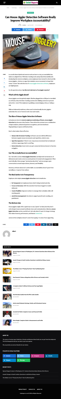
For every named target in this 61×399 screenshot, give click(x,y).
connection (38, 213)
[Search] (57, 2)
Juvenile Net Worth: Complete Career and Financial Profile (27, 312)
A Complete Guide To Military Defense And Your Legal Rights (28, 286)
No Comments (39, 25)
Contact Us (32, 389)
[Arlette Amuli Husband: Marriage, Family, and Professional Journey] (7, 305)
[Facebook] (4, 78)
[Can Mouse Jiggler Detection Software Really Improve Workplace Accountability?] (30, 52)
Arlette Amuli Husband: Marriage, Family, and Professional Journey (29, 303)
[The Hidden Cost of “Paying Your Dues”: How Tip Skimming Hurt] (7, 271)
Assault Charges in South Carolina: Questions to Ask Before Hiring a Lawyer (31, 260)
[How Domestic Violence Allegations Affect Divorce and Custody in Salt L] (7, 279)
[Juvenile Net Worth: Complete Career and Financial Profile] (7, 314)
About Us (39, 389)
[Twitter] (4, 82)
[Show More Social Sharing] (47, 29)
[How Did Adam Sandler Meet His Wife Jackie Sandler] (7, 297)
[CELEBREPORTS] (30, 2)
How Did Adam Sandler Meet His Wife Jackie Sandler (26, 294)
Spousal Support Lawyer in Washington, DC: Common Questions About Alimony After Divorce (34, 252)
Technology (30, 12)
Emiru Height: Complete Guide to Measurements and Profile (28, 320)
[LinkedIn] (4, 86)
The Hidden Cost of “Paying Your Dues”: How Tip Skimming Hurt (28, 268)
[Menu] (4, 2)
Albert (24, 25)
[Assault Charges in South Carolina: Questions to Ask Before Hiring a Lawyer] (7, 262)
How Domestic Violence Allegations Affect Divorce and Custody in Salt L (31, 277)
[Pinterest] (4, 90)
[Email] (4, 95)
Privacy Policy (23, 389)
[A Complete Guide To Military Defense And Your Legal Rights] (7, 288)
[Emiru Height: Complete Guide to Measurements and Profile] (7, 322)
